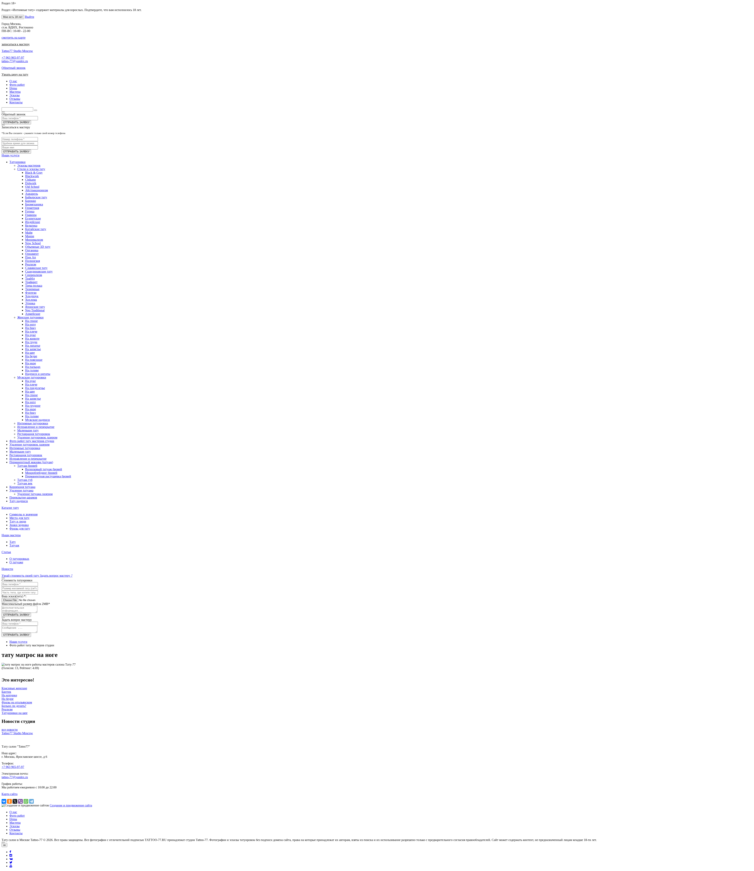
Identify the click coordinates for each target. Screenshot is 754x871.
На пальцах (32, 366)
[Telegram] (31, 801)
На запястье (33, 349)
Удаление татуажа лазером (35, 494)
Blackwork (32, 176)
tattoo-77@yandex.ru (15, 61)
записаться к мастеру (16, 44)
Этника (30, 303)
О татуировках (19, 558)
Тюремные (32, 289)
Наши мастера (11, 535)
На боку (30, 328)
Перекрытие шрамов (23, 497)
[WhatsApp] (26, 801)
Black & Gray (34, 172)
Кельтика (31, 225)
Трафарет (31, 282)
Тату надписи (18, 501)
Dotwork (30, 183)
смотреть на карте (14, 37)
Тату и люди (17, 521)
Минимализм (34, 239)
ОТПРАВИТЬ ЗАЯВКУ (16, 122)
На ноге (30, 324)
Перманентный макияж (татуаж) (31, 462)
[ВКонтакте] (4, 801)
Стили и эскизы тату (31, 169)
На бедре (31, 356)
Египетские (33, 218)
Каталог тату (10, 507)
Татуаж (14, 545)
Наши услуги (10, 155)
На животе (32, 338)
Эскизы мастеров (28, 165)
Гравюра (31, 215)
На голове (32, 370)
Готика (29, 211)
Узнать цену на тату (15, 74)
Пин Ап (30, 257)
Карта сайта (9, 794)
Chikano (30, 179)
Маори (29, 236)
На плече (31, 331)
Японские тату (35, 306)
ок (4, 845)
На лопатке (32, 345)
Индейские (32, 222)
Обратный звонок (14, 67)
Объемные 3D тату (37, 246)
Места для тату (19, 518)
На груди (31, 342)
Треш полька (33, 285)
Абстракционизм (36, 190)
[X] (15, 801)
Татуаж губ (24, 480)
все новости (10, 729)
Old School (32, 186)
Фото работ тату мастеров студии (31, 441)
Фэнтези (31, 292)
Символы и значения (23, 514)
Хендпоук (31, 296)
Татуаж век (24, 483)
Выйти (29, 16)
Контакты (16, 833)
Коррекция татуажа (22, 487)
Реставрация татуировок (33, 434)
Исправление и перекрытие (35, 427)
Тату (12, 542)
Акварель (31, 193)
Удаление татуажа (21, 490)
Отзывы (14, 829)
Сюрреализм (33, 275)
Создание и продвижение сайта (71, 805)
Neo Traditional (35, 310)
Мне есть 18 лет (13, 17)
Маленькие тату (28, 430)
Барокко (30, 200)
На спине (31, 321)
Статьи (6, 552)
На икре (30, 363)
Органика (31, 250)
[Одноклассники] (9, 801)
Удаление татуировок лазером (37, 437)
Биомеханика (34, 204)
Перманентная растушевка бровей (48, 476)
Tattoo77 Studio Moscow (17, 51)
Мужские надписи (37, 419)
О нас (13, 812)
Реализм (30, 264)
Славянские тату (36, 268)
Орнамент (32, 253)
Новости (7, 569)
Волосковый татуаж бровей (43, 469)
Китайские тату (35, 229)
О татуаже (16, 562)
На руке (30, 335)
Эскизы (14, 826)
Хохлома (31, 299)
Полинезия (32, 261)
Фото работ (17, 815)
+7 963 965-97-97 (13, 57)
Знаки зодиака (19, 525)
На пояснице (33, 359)
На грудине (32, 405)
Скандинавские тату (39, 271)
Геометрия (32, 208)
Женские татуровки (30, 317)
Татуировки (17, 162)
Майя (28, 232)
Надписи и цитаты (37, 374)
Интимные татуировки (32, 423)
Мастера (15, 822)
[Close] (3, 842)
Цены (13, 819)
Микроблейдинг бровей (41, 472)
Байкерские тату (36, 197)
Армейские (32, 314)
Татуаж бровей (27, 465)
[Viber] (20, 801)
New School (33, 243)
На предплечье (35, 388)
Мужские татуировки (31, 377)
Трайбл (30, 278)
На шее (30, 352)
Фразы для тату (19, 528)
